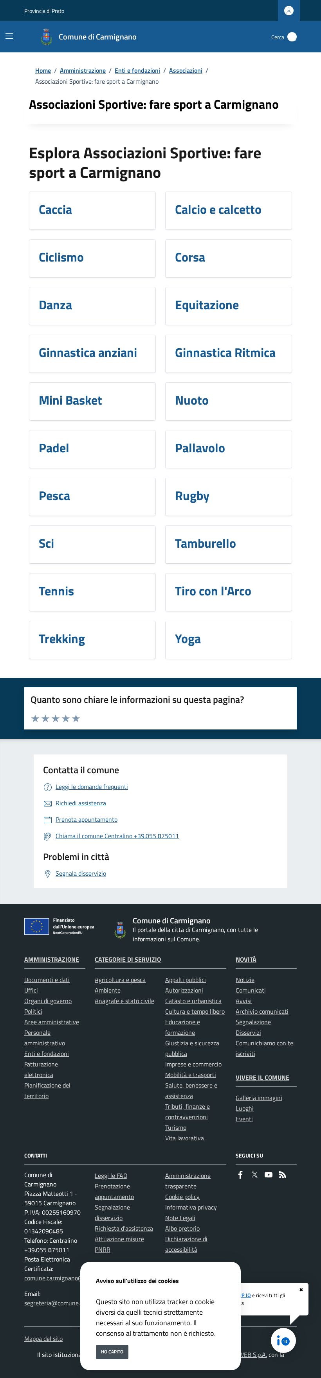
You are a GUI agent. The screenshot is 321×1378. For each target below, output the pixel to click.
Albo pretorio (182, 1228)
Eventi (244, 1119)
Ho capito (112, 1351)
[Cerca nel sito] (292, 36)
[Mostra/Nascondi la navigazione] (9, 36)
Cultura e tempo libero (195, 1011)
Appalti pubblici (185, 979)
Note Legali (180, 1217)
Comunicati (251, 990)
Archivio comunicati (262, 1011)
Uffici (31, 990)
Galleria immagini (259, 1097)
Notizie (245, 979)
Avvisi (244, 1000)
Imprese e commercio (193, 1064)
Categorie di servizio (128, 959)
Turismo (175, 1127)
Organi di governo (48, 1000)
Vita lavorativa (184, 1138)
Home (43, 70)
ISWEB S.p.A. (250, 1354)
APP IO (243, 1295)
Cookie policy (182, 1196)
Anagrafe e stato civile (124, 1000)
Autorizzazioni (184, 990)
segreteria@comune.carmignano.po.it (74, 1303)
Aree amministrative (51, 1022)
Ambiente (108, 990)
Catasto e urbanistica (193, 1000)
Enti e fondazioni (137, 70)
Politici (33, 1011)
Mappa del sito (43, 1338)
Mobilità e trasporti (190, 1074)
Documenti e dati (47, 979)
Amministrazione (83, 70)
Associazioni (185, 70)
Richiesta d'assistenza (124, 1228)
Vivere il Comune (262, 1077)
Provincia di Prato (44, 11)
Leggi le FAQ (111, 1175)
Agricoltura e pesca (120, 979)
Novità (246, 959)
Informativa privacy (191, 1207)
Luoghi (245, 1108)
